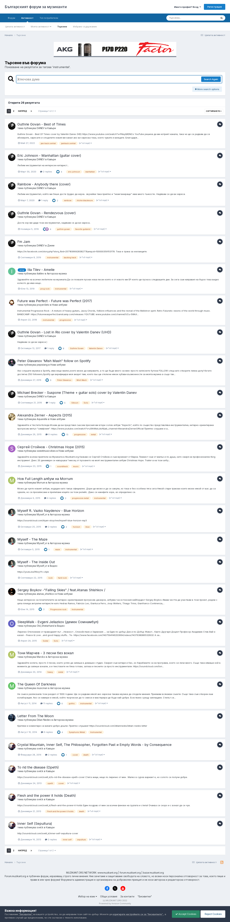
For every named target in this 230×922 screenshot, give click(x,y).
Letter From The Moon (35, 716)
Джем (50, 245)
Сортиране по (213, 111)
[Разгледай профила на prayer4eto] (11, 302)
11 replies (48, 703)
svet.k (40, 748)
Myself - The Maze (32, 539)
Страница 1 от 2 (46, 111)
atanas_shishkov (46, 593)
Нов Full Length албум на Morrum (45, 479)
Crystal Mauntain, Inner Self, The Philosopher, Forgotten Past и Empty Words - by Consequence (94, 745)
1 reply (44, 200)
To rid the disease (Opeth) (38, 767)
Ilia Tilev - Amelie (41, 270)
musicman (42, 688)
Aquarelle (42, 419)
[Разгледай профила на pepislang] (11, 362)
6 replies (52, 434)
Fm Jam (23, 242)
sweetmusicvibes (46, 450)
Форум (11, 18)
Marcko (41, 656)
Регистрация (214, 6)
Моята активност (40, 26)
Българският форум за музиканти (36, 7)
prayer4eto (43, 304)
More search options (208, 89)
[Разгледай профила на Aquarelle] (11, 417)
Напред (22, 111)
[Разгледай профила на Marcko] (11, 654)
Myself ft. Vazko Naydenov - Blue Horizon (50, 511)
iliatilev (40, 273)
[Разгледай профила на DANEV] (11, 126)
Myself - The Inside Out (36, 562)
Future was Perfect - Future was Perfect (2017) (54, 301)
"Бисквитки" (145, 896)
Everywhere (207, 18)
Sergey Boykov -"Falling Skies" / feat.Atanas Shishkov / (61, 590)
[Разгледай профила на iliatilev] (11, 271)
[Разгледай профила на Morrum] (11, 480)
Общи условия (108, 896)
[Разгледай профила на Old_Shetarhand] (11, 623)
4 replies (51, 498)
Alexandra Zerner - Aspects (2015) (44, 415)
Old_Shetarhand (45, 625)
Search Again (211, 79)
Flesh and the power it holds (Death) (46, 795)
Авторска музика (57, 273)
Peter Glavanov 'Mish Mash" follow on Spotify (54, 361)
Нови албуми (59, 304)
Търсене (62, 26)
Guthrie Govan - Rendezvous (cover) (46, 213)
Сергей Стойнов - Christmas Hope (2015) (51, 447)
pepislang (42, 364)
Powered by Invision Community (115, 903)
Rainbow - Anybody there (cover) (44, 184)
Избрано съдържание (85, 26)
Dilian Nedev (44, 719)
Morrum (41, 482)
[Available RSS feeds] (221, 862)
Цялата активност (15, 26)
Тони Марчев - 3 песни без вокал (45, 653)
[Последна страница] (31, 111)
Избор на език (87, 896)
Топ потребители (49, 18)
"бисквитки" (26, 914)
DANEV (41, 128)
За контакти (127, 896)
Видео (53, 565)
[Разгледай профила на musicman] (11, 686)
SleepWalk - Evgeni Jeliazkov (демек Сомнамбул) (57, 622)
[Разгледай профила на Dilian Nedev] (11, 717)
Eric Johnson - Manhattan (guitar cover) (49, 155)
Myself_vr (42, 514)
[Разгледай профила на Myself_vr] (11, 512)
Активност (27, 18)
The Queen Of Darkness (36, 684)
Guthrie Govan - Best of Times (41, 124)
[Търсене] (221, 18)
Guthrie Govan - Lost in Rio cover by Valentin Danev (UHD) (64, 332)
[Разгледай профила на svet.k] (11, 746)
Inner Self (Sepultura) (34, 824)
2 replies (47, 171)
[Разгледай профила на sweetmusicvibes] (11, 448)
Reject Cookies (213, 914)
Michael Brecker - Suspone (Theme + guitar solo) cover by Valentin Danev (77, 393)
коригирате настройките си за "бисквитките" (138, 914)
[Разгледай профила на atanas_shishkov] (11, 591)
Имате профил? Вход (187, 7)
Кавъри (51, 128)
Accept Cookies (187, 914)
